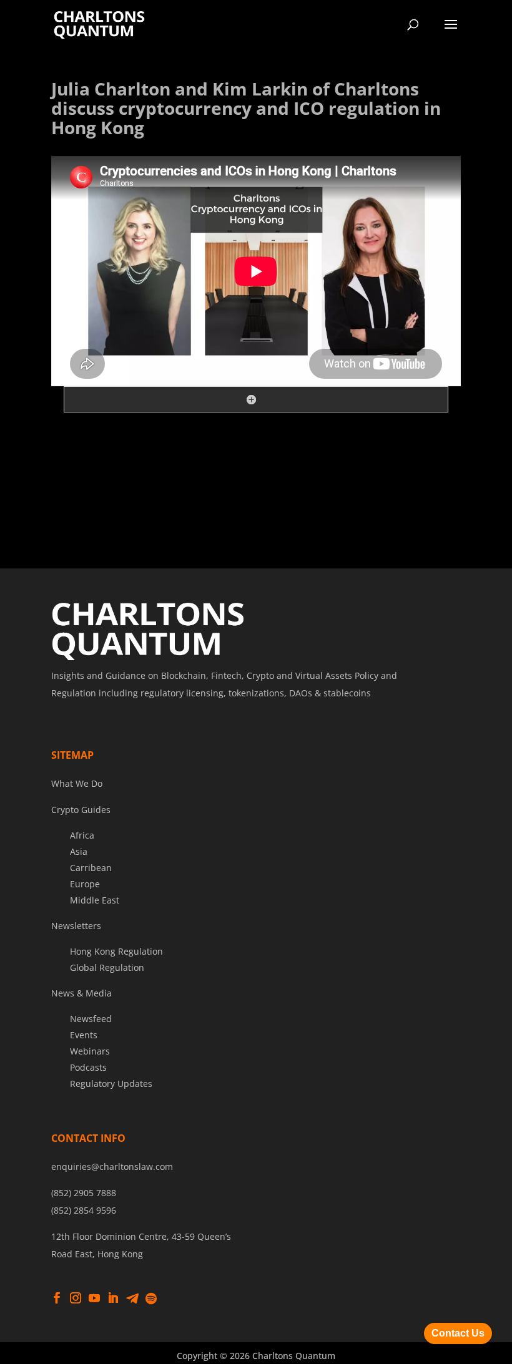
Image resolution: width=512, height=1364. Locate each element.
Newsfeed (91, 1019)
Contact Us (458, 1333)
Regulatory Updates (111, 1083)
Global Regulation (107, 967)
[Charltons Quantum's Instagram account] (75, 1298)
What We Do (76, 783)
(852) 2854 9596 (83, 1210)
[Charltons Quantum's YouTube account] (94, 1298)
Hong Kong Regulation (116, 951)
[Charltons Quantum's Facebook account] (56, 1298)
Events (83, 1035)
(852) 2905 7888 (83, 1193)
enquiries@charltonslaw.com (112, 1166)
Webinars (90, 1051)
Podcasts (88, 1067)
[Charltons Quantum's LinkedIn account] (113, 1298)
